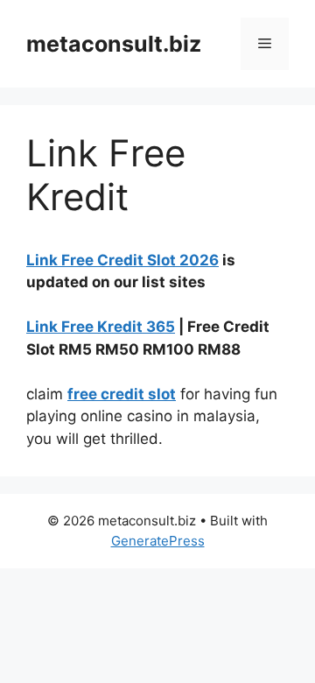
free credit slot (121, 394)
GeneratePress (158, 540)
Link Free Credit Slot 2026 (122, 260)
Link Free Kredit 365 (100, 326)
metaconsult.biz (113, 44)
